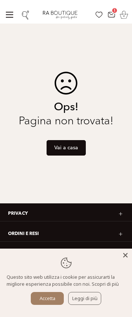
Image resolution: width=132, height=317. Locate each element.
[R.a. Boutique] (63, 14)
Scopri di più (105, 284)
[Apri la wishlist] (98, 14)
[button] (124, 14)
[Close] (125, 255)
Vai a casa (66, 147)
